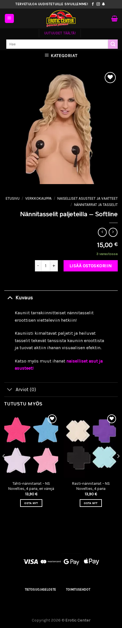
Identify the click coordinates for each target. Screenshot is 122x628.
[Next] (118, 467)
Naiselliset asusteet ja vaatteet (87, 198)
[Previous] (4, 467)
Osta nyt (31, 503)
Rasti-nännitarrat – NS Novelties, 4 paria (91, 486)
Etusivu (13, 198)
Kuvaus (24, 297)
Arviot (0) (26, 389)
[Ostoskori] (114, 18)
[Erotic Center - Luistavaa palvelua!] (61, 18)
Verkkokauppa (38, 198)
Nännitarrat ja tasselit (96, 205)
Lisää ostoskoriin (91, 265)
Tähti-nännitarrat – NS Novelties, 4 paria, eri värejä (31, 486)
